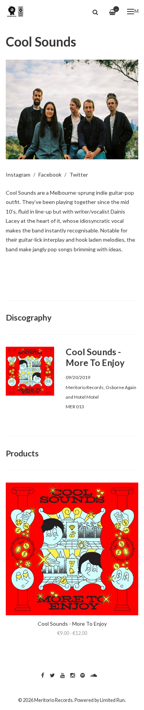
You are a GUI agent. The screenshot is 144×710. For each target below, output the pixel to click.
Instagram (18, 174)
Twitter (79, 174)
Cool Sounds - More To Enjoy (72, 623)
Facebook (49, 174)
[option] (72, 109)
